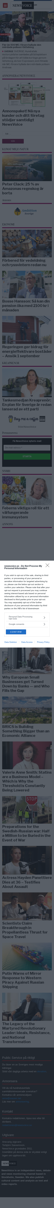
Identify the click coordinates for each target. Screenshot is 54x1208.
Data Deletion (10, 642)
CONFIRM (16, 632)
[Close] (48, 566)
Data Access (27, 642)
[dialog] (27, 604)
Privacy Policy (43, 642)
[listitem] (27, 618)
